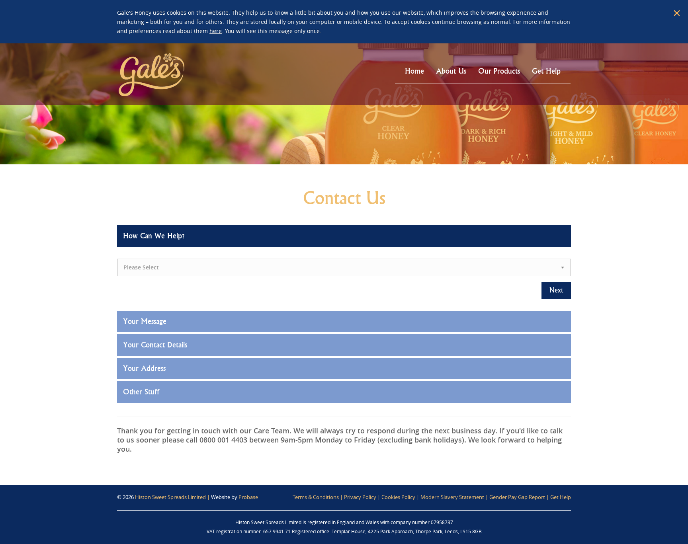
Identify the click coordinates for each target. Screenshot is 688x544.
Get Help (560, 497)
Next (556, 290)
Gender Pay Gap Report (517, 497)
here (215, 31)
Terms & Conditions (316, 497)
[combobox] (344, 267)
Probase (248, 497)
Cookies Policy (398, 497)
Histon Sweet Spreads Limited (170, 497)
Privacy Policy (360, 497)
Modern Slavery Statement (452, 497)
